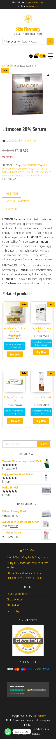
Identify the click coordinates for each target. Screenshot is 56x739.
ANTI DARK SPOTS (25, 168)
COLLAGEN (26, 172)
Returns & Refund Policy (17, 593)
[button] (48, 75)
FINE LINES (35, 172)
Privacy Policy (13, 611)
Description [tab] (11, 193)
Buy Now (15, 354)
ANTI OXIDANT (38, 168)
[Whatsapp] (8, 731)
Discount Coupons (15, 599)
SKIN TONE (14, 175)
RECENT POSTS (29, 550)
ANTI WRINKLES (15, 172)
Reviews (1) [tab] (11, 209)
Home (5, 65)
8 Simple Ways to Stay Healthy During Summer (28, 557)
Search (43, 444)
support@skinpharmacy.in (34, 2)
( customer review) (27, 140)
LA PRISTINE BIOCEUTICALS (34, 175)
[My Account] (31, 56)
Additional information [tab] (17, 201)
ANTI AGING (13, 168)
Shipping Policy (14, 605)
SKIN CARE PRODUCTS (31, 165)
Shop (12, 65)
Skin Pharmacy (28, 29)
